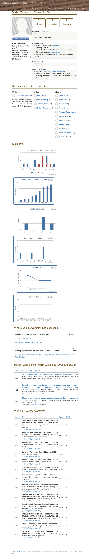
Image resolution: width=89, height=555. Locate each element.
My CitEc (34, 8)
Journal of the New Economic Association (29, 342)
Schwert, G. (63, 128)
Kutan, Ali (62, 95)
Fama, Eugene (64, 108)
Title (23, 417)
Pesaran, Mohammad (66, 112)
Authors (33, 3)
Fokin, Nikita (42, 95)
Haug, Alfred (63, 120)
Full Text (25, 429)
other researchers (53, 52)
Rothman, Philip (65, 124)
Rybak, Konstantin (44, 108)
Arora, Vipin (63, 100)
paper (45, 381)
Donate (48, 8)
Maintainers (59, 8)
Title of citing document (31, 371)
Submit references (72, 8)
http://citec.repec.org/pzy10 (54, 71)
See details (56, 45)
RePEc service (21, 551)
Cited (68, 417)
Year (16, 371)
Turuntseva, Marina (23, 95)
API (42, 8)
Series (41, 3)
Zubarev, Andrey (43, 104)
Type (61, 417)
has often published (67, 50)
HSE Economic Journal (23, 338)
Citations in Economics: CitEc (14, 2)
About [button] (84, 8)
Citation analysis (34, 429)
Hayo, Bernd (63, 104)
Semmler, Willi (64, 137)
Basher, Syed (63, 116)
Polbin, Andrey (42, 100)
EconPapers (38, 64)
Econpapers (34, 381)
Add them (54, 76)
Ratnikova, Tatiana (66, 133)
